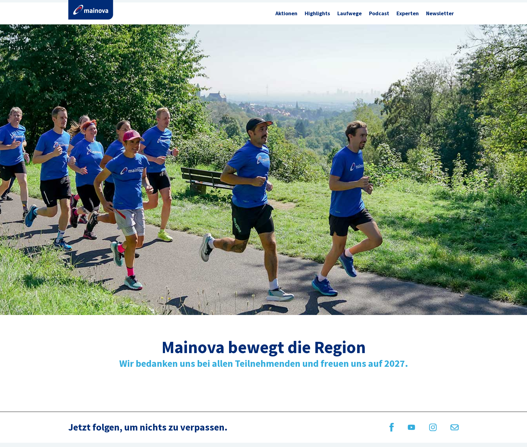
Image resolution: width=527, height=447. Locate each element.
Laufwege (349, 13)
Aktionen (286, 13)
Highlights (317, 13)
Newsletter (440, 13)
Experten (407, 13)
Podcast (379, 13)
